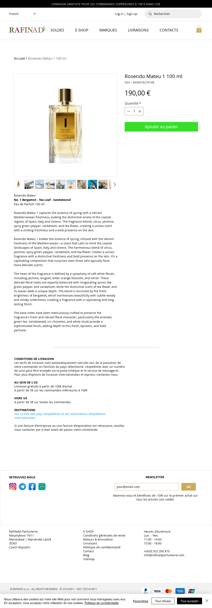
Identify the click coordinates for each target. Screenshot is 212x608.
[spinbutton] (134, 111)
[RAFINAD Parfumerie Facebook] (32, 486)
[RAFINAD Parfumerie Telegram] (22, 486)
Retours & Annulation (98, 539)
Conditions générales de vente (104, 535)
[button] (199, 29)
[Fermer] (207, 601)
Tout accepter (190, 601)
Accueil (19, 58)
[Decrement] (128, 111)
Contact (89, 551)
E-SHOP (88, 531)
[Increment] (140, 111)
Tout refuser (163, 601)
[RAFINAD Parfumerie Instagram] (12, 486)
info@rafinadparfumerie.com (164, 555)
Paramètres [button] (140, 601)
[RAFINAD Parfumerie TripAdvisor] (42, 486)
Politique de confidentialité (102, 547)
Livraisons (90, 543)
